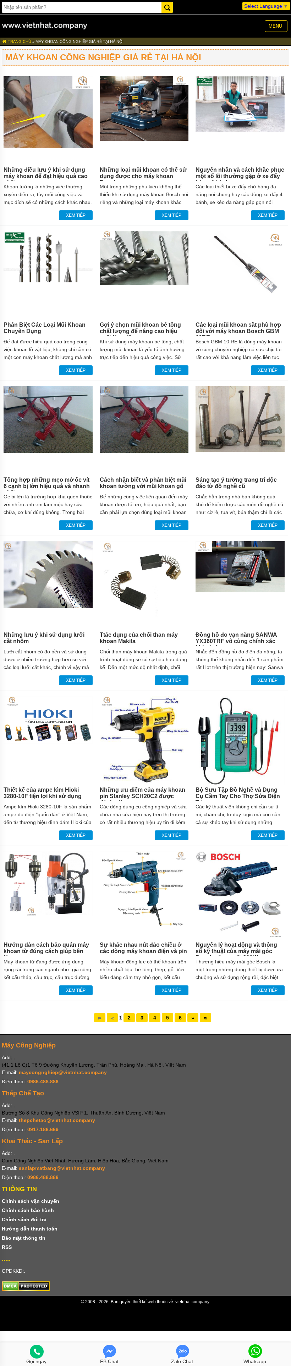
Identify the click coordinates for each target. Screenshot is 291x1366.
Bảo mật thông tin (23, 1238)
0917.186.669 (43, 1129)
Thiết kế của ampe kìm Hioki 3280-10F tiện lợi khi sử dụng (43, 793)
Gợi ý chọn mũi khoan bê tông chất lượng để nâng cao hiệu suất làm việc (140, 331)
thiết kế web (144, 1301)
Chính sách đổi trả (24, 1219)
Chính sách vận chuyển (30, 1201)
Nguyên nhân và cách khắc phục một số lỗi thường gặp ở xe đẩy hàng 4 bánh (240, 176)
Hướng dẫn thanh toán (29, 1229)
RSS (7, 1247)
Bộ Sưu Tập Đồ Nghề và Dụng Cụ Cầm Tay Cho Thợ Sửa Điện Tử (238, 796)
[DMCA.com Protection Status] (26, 1289)
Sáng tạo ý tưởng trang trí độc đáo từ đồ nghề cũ (236, 483)
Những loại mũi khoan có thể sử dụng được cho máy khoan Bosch (143, 176)
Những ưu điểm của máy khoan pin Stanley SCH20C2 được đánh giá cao (142, 796)
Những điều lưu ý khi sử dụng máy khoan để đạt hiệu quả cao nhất (46, 176)
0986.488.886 (43, 1081)
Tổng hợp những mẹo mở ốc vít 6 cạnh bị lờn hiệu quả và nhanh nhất (47, 486)
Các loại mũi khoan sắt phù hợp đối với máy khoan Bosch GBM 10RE (238, 331)
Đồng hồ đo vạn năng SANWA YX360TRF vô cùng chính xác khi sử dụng (236, 641)
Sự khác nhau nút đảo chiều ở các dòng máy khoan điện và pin (143, 948)
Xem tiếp (76, 215)
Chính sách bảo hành (28, 1210)
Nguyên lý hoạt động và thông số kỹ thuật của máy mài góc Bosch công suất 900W (236, 951)
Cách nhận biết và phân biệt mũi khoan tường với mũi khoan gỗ (143, 483)
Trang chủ (19, 41)
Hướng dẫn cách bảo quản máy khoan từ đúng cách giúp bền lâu (46, 951)
